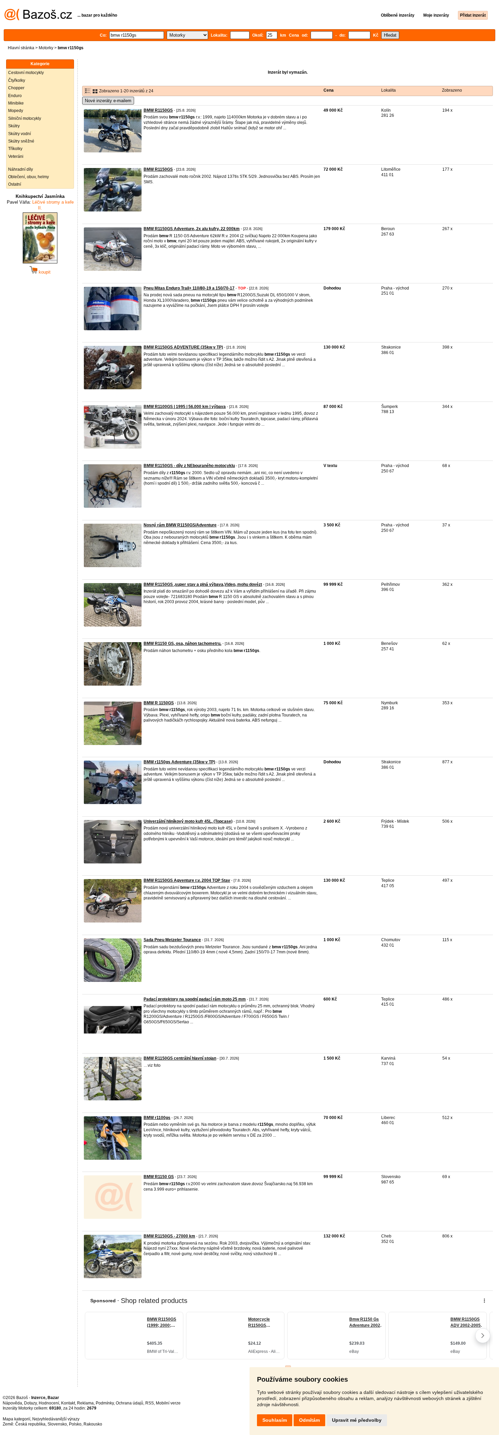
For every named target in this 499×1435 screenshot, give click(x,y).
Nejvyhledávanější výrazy (55, 1419)
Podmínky (105, 1403)
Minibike (16, 103)
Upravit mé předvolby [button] (357, 1420)
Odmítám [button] (309, 1420)
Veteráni (15, 156)
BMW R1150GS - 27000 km (169, 1236)
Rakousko (93, 1424)
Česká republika (30, 1424)
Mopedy (15, 110)
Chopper (16, 88)
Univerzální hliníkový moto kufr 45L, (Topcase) (188, 821)
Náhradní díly (20, 169)
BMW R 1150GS (159, 703)
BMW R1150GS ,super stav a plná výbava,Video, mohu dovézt (203, 584)
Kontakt (68, 1403)
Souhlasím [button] (274, 1420)
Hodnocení (49, 1403)
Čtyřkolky (16, 80)
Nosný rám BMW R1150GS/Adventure (180, 525)
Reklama (85, 1403)
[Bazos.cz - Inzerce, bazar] (38, 19)
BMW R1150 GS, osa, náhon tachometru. (182, 643)
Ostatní (14, 184)
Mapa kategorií (16, 1419)
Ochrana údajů (129, 1403)
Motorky (46, 47)
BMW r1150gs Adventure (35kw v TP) (179, 762)
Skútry (14, 126)
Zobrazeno (452, 90)
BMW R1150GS (158, 110)
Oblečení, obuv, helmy (28, 176)
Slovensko (57, 1424)
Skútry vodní (19, 133)
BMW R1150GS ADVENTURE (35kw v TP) (183, 347)
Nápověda (12, 1403)
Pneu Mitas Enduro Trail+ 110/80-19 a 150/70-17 (189, 288)
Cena (329, 90)
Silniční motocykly (24, 118)
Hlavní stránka (21, 47)
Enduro (15, 95)
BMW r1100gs (157, 1117)
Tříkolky (15, 148)
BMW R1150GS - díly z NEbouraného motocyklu (189, 465)
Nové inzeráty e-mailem (108, 100)
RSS (149, 1403)
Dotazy (30, 1403)
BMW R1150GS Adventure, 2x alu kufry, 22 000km (192, 228)
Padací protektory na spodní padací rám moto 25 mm (195, 999)
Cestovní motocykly (26, 72)
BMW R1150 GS (159, 1176)
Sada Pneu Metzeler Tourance (172, 939)
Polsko (75, 1424)
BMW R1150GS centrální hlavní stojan (180, 1058)
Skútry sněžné (21, 141)
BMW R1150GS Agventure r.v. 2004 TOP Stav (187, 880)
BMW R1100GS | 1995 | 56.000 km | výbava (185, 406)
